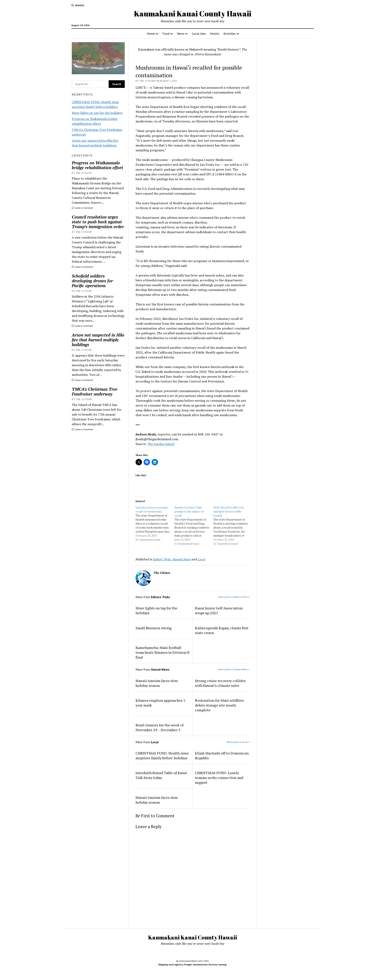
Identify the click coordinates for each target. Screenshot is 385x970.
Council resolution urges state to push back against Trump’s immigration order (98, 222)
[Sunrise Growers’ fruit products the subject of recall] (193, 525)
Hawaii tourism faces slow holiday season (157, 683)
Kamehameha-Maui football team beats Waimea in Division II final (162, 652)
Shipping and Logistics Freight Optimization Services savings (192, 964)
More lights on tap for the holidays (97, 113)
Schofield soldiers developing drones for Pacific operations (92, 281)
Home (151, 34)
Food (165, 34)
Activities (229, 34)
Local (201, 559)
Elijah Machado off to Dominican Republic (222, 755)
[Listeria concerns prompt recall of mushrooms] (155, 523)
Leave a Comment (84, 207)
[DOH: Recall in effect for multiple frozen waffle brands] (232, 525)
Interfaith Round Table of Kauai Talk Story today (161, 775)
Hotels (214, 34)
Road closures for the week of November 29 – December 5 (159, 727)
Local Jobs (199, 34)
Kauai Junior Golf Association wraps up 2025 (219, 610)
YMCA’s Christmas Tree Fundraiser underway (94, 391)
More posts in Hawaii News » (233, 669)
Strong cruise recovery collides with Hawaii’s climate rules (220, 683)
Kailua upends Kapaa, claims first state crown (221, 630)
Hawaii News (182, 559)
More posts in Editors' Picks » (233, 596)
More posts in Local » (238, 741)
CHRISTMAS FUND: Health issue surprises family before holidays (162, 755)
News (180, 34)
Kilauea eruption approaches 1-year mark (161, 703)
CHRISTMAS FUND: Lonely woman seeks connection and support (219, 777)
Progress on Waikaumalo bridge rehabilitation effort (97, 165)
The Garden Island (160, 444)
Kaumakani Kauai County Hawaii (192, 13)
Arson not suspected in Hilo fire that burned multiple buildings (98, 339)
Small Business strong (154, 627)
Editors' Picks (162, 559)
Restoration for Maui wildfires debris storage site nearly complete (219, 705)
